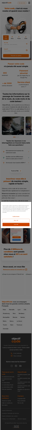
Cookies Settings (16, 216)
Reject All (16, 220)
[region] (16, 215)
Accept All (16, 224)
